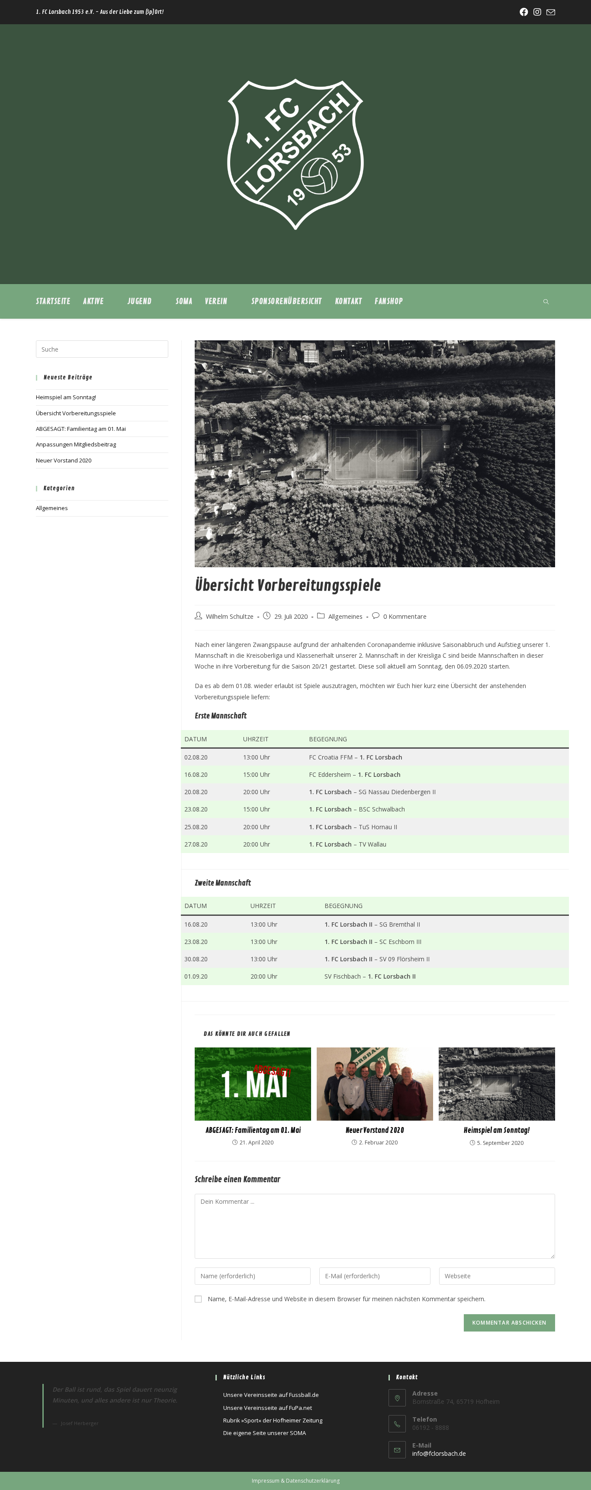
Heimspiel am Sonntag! (497, 1130)
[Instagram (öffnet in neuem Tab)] (537, 12)
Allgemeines (345, 616)
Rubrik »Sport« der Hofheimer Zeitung (272, 1420)
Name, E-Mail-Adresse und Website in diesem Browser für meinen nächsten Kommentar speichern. (346, 1299)
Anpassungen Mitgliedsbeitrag (76, 444)
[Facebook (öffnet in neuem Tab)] (524, 12)
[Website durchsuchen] (546, 302)
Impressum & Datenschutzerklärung (296, 1480)
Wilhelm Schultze (230, 616)
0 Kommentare (405, 616)
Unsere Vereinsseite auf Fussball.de (271, 1395)
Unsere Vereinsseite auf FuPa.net (267, 1408)
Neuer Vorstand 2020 (375, 1130)
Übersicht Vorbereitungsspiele (76, 413)
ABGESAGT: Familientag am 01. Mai (253, 1130)
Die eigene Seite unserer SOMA (264, 1433)
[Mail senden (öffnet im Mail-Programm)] (549, 12)
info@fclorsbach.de (439, 1453)
